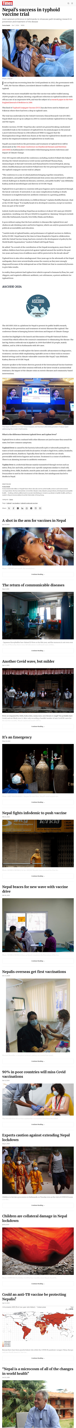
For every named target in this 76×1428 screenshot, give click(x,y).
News (22, 25)
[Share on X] (9, 508)
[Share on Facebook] (13, 508)
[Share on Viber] (36, 508)
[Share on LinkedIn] (22, 508)
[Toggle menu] (72, 3)
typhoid (9, 503)
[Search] (68, 3)
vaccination (16, 503)
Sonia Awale (6, 25)
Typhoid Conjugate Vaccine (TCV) (27, 108)
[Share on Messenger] (18, 508)
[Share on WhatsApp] (27, 508)
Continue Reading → (38, 574)
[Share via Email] (40, 508)
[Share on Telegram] (31, 508)
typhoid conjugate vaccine (29, 503)
